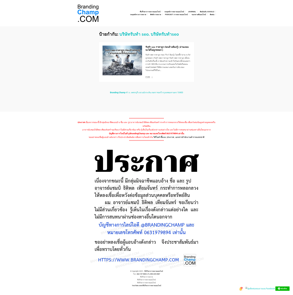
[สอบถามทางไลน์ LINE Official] (282, 288)
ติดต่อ (212, 14)
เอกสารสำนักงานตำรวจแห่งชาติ (189, 137)
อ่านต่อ (147, 77)
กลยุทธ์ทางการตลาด (138, 14)
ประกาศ (170, 137)
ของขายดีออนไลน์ (199, 14)
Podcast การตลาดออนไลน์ (176, 14)
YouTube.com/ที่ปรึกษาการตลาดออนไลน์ (146, 285)
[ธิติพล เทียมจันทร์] (241, 288)
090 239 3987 (155, 274)
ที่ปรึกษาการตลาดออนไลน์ (150, 12)
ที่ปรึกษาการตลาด (146, 277)
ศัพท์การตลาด (155, 14)
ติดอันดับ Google (207, 12)
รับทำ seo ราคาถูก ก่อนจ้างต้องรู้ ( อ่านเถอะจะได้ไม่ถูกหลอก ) (167, 48)
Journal (192, 12)
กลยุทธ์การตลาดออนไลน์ (174, 12)
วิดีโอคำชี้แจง (159, 137)
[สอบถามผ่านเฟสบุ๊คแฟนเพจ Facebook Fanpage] (260, 288)
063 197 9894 (142, 274)
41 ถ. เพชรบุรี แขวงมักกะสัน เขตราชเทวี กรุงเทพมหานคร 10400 (146, 92)
